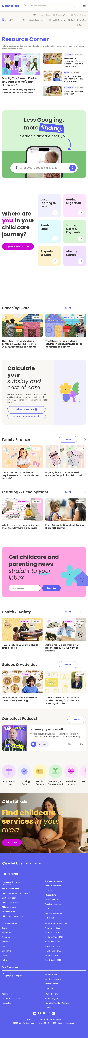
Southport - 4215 (52, 941)
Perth (4, 946)
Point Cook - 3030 (53, 960)
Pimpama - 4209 (52, 932)
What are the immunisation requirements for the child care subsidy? (20, 475)
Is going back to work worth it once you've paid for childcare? (63, 474)
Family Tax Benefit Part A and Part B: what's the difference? (19, 81)
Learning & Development (36, 20)
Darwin (5, 955)
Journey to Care (43, 15)
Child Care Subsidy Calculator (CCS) (18, 893)
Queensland (50, 895)
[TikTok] (48, 1013)
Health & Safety (58, 20)
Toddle (48, 1007)
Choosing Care (62, 15)
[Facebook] (39, 1013)
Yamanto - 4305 (52, 928)
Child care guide (9, 907)
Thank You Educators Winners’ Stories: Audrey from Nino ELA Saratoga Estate (63, 700)
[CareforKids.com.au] (12, 863)
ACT (47, 908)
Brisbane (6, 937)
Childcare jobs (51, 998)
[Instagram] (53, 1013)
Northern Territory (53, 913)
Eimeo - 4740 (51, 955)
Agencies (49, 988)
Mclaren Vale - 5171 (54, 937)
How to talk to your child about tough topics (20, 646)
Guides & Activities (78, 20)
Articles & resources (11, 998)
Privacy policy (56, 1019)
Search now (12, 842)
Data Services (51, 983)
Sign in (18, 882)
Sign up (7, 882)
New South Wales (53, 885)
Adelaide (6, 941)
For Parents (10, 874)
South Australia (52, 899)
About (28, 863)
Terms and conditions (35, 1019)
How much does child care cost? (74, 92)
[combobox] (43, 168)
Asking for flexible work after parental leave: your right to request (62, 647)
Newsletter (7, 1003)
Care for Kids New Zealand (57, 1003)
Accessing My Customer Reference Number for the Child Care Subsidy (73, 62)
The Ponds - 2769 (53, 951)
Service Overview (53, 979)
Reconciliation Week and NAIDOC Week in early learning (73, 79)
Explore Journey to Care (17, 246)
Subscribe (51, 588)
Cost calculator (9, 898)
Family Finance (80, 15)
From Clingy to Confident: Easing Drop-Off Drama (64, 527)
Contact (37, 863)
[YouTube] (44, 1013)
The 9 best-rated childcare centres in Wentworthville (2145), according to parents (64, 343)
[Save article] (5, 56)
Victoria (48, 890)
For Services (10, 967)
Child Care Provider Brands (14, 916)
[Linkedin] (34, 1013)
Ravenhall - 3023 (52, 946)
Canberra (6, 951)
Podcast (82, 25)
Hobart (5, 960)
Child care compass (11, 902)
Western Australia (53, 904)
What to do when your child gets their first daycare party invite (21, 527)
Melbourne (7, 932)
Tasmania (49, 918)
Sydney (5, 928)
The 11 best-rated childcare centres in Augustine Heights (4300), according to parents (19, 343)
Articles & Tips (8, 911)
